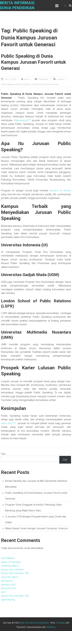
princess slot (8, 588)
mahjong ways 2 (10, 565)
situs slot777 (8, 423)
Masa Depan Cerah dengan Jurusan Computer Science (36, 528)
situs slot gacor (10, 577)
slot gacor (7, 580)
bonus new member (12, 569)
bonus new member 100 (14, 573)
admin (27, 79)
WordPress (50, 627)
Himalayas (60, 623)
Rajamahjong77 (22, 120)
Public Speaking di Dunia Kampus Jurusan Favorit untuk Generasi (33, 62)
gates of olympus (11, 561)
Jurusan (60, 79)
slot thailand (8, 558)
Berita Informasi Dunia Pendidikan (34, 623)
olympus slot (8, 584)
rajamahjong (8, 599)
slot (3, 592)
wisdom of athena (60, 190)
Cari (3, 453)
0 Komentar (43, 79)
